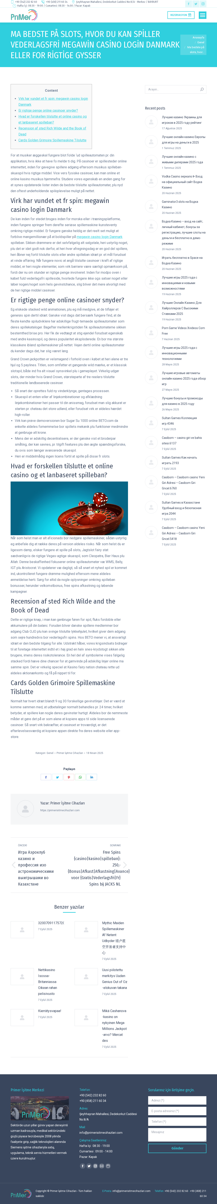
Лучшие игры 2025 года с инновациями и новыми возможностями (179, 283)
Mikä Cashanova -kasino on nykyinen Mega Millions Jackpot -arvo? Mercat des (114, 1026)
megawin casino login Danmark (99, 237)
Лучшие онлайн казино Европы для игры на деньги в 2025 (183, 139)
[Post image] (22, 929)
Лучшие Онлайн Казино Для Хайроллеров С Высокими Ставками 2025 (182, 308)
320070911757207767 (55, 923)
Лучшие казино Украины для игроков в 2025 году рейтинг (182, 119)
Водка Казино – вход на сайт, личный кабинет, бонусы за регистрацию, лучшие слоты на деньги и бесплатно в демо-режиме (184, 232)
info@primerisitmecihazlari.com (100, 1132)
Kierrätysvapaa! (49, 1011)
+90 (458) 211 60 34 (56, 1)
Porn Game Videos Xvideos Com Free (183, 330)
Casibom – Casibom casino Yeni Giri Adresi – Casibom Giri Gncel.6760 (183, 483)
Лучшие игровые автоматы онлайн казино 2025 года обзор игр (184, 378)
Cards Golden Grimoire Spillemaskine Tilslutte (52, 140)
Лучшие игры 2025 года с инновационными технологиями (179, 353)
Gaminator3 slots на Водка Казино (180, 204)
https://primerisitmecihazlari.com (60, 810)
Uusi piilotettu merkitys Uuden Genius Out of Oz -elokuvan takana (114, 979)
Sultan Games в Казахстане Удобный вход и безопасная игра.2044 (181, 508)
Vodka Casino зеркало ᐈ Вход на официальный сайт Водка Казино (182, 182)
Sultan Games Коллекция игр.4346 (179, 420)
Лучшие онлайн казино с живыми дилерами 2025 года (182, 159)
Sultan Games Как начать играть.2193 (179, 460)
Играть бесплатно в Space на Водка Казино (182, 260)
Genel (50, 753)
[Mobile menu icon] (202, 15)
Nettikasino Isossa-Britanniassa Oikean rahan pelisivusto (47, 982)
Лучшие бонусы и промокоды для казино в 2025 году (182, 401)
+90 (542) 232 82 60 (26, 1)
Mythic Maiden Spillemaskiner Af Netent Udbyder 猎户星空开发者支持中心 (114, 938)
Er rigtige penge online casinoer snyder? (48, 110)
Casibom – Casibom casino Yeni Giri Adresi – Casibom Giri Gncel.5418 (183, 533)
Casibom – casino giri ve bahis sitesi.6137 (182, 440)
